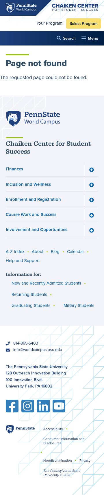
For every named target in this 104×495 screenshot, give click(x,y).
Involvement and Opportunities (36, 229)
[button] (66, 38)
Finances (14, 169)
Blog (55, 251)
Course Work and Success (31, 214)
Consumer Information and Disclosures (64, 441)
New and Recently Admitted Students (46, 283)
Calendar (75, 251)
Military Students (79, 305)
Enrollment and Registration (33, 199)
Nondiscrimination (57, 460)
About (37, 251)
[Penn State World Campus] (33, 118)
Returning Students (29, 294)
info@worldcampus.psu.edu (37, 350)
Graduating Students (31, 305)
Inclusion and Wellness (28, 184)
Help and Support (23, 260)
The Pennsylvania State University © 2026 (62, 473)
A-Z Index (15, 251)
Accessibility (53, 429)
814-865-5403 (25, 343)
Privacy (84, 460)
